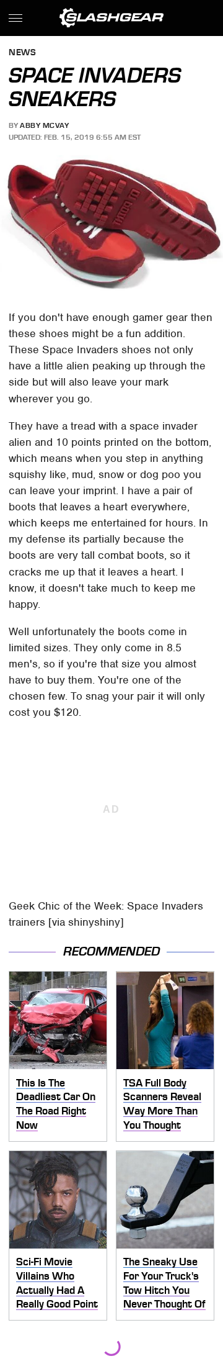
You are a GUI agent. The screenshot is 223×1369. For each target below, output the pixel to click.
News (22, 53)
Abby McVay (44, 125)
